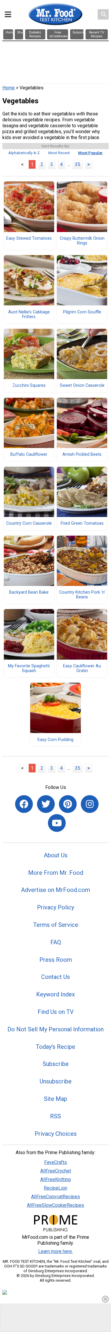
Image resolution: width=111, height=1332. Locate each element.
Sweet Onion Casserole (82, 385)
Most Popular (90, 153)
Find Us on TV (56, 1011)
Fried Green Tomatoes (82, 523)
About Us (55, 855)
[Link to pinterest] (68, 804)
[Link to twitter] (46, 804)
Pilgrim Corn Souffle (82, 312)
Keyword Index (55, 994)
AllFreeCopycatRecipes (55, 1196)
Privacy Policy (55, 907)
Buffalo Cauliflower (28, 454)
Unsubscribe (56, 1081)
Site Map (55, 1098)
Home (8, 88)
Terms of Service (55, 924)
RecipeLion (55, 1188)
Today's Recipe (55, 1046)
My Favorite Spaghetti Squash (29, 668)
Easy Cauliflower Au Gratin (82, 668)
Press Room (55, 959)
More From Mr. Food (55, 872)
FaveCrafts (55, 1162)
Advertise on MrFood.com (55, 889)
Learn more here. (55, 1251)
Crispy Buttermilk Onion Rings (82, 241)
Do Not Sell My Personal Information (55, 1029)
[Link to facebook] (24, 804)
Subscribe (56, 1063)
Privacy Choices (56, 1133)
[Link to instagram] (90, 804)
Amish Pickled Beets (82, 454)
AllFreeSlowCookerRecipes (55, 1205)
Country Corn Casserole (29, 523)
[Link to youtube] (57, 823)
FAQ (55, 942)
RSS (55, 1116)
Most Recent (59, 153)
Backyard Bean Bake (29, 592)
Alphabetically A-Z (24, 153)
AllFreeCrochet (55, 1171)
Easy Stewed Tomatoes (29, 238)
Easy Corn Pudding (55, 739)
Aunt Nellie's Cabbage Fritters (29, 314)
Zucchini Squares (29, 385)
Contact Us (55, 976)
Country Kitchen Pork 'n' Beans (82, 595)
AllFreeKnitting (55, 1179)
